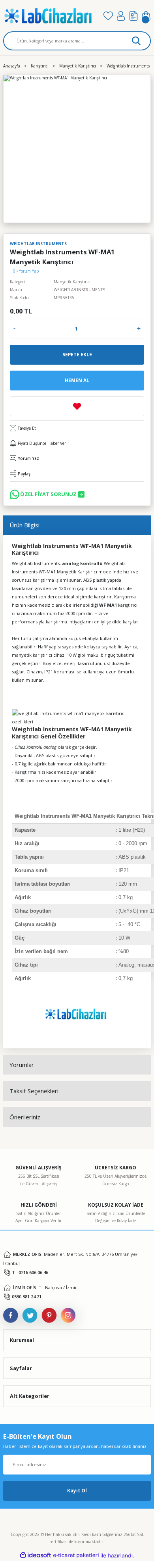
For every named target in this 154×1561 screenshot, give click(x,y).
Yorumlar (21, 1065)
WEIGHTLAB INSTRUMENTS (79, 289)
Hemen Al (77, 380)
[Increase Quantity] (139, 328)
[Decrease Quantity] (14, 328)
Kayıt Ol (77, 1490)
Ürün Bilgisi (24, 525)
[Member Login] (121, 16)
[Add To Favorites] (77, 406)
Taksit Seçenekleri (33, 1091)
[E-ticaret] (76, 1556)
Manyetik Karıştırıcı (72, 282)
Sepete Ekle (77, 354)
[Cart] (146, 16)
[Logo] (50, 16)
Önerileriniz (24, 1117)
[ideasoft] (35, 1555)
